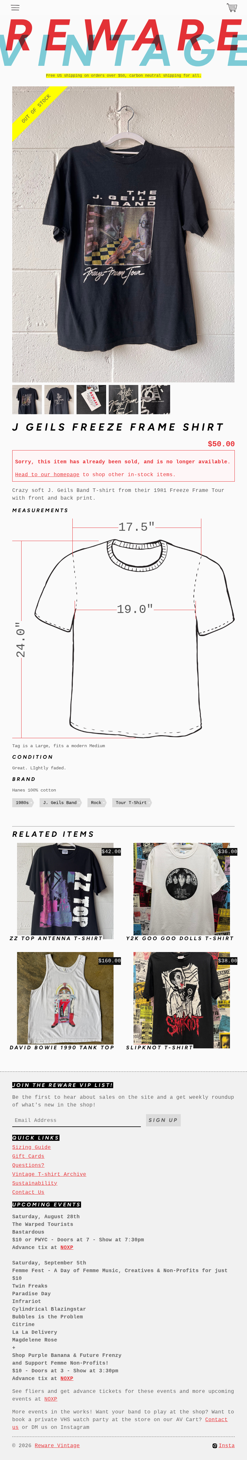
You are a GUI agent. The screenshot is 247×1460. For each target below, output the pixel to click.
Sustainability (34, 1183)
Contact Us (28, 1192)
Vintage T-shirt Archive (49, 1174)
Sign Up (163, 1120)
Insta (227, 1446)
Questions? (28, 1165)
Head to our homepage (47, 475)
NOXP (50, 1399)
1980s (22, 802)
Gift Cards (28, 1156)
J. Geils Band (60, 802)
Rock (96, 802)
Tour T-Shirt (131, 802)
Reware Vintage (57, 1446)
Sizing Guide (31, 1147)
